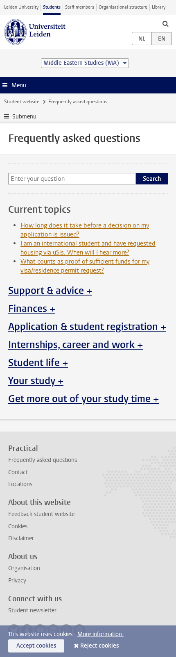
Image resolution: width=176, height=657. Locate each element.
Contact (18, 472)
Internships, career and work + (75, 344)
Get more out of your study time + (83, 398)
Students (52, 7)
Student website (21, 101)
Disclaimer (21, 538)
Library (158, 7)
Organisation (24, 568)
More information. (100, 634)
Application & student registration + (87, 326)
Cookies (17, 526)
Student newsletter (32, 610)
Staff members (79, 7)
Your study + (35, 380)
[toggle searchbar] (165, 23)
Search (152, 179)
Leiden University (21, 7)
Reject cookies (99, 646)
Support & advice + (50, 290)
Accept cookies (36, 646)
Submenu (24, 116)
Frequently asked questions (42, 460)
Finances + (31, 308)
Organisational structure (123, 7)
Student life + (38, 362)
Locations (20, 484)
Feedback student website (41, 514)
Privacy (17, 580)
